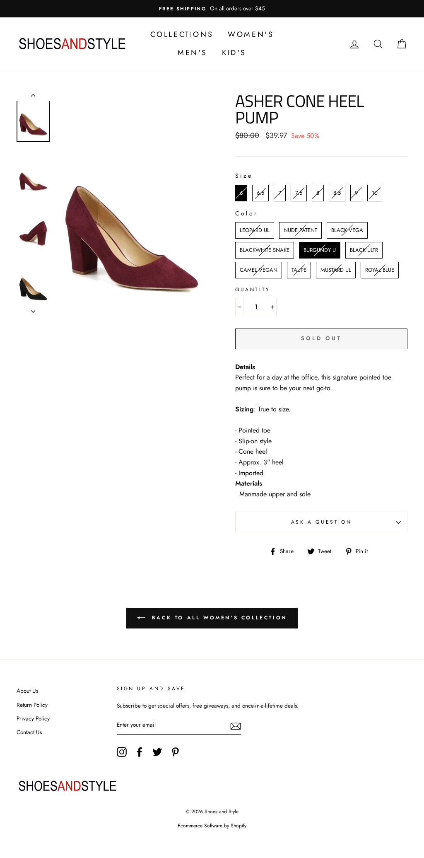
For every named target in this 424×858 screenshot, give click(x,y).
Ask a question (321, 522)
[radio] (241, 193)
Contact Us (29, 732)
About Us (27, 690)
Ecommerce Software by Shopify (212, 825)
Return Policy (32, 705)
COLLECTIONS (182, 34)
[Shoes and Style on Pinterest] (175, 752)
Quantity (252, 289)
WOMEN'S (251, 34)
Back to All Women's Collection (218, 617)
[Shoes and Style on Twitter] (157, 752)
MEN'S (192, 52)
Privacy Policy (33, 718)
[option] (212, 8)
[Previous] (33, 97)
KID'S (234, 52)
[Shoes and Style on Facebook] (140, 752)
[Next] (33, 309)
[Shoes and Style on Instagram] (122, 752)
